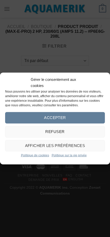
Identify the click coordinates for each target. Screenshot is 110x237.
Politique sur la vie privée (69, 155)
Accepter (55, 117)
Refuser (54, 131)
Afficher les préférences (55, 145)
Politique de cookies (35, 155)
